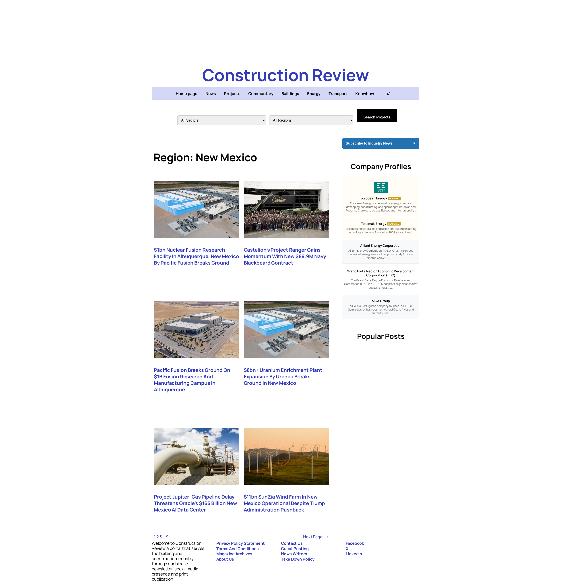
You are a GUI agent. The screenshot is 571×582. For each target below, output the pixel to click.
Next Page (316, 536)
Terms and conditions (237, 548)
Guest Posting (295, 548)
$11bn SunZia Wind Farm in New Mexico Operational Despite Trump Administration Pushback (284, 503)
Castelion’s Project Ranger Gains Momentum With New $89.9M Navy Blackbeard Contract (285, 256)
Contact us (292, 543)
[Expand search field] (388, 93)
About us (225, 559)
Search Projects (376, 117)
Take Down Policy (297, 559)
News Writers (294, 553)
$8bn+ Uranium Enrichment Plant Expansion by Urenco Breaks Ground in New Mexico (283, 376)
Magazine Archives (234, 553)
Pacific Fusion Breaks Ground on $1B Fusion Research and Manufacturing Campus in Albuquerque (192, 380)
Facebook (355, 543)
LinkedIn (354, 553)
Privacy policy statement (240, 543)
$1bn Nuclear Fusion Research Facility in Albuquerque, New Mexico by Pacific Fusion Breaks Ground (196, 256)
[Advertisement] (285, 31)
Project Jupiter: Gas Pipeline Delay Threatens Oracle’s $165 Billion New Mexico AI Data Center (195, 503)
